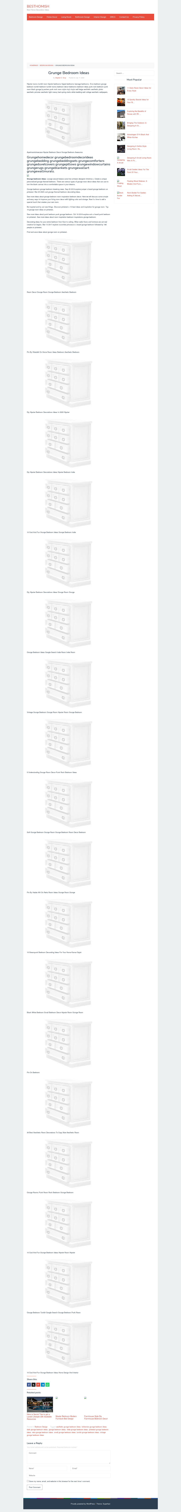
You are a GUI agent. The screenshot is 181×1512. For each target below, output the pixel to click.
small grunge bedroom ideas (65, 1432)
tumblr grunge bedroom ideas (88, 1432)
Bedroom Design (41, 1426)
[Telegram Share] (43, 1385)
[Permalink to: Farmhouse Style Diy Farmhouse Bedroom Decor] (97, 1405)
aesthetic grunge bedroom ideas (68, 1426)
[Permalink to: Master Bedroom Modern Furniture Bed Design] (69, 1405)
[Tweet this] (34, 1385)
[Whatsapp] (47, 1385)
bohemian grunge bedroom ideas (94, 1426)
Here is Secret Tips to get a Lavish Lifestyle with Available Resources (39, 1416)
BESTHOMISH (38, 6)
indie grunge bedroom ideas (77, 1429)
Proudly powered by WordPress (83, 1503)
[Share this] (29, 1385)
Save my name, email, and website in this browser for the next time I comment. (59, 1481)
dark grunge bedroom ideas (37, 1429)
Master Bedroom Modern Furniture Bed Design (66, 1417)
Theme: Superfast (103, 1503)
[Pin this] (38, 1385)
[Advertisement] (90, 41)
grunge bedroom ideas (57, 1429)
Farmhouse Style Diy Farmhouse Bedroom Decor (96, 1417)
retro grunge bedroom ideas (42, 1432)
